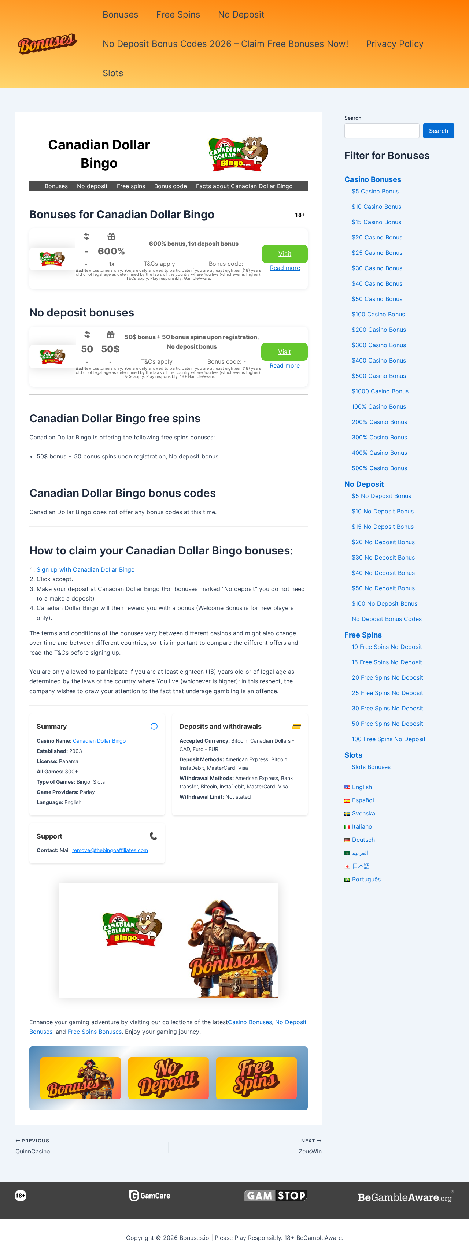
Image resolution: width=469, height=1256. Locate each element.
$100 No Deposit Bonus (384, 603)
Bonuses (121, 14)
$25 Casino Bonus (377, 252)
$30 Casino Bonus (377, 268)
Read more (285, 267)
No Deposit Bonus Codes (387, 619)
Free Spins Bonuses (95, 1031)
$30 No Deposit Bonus (383, 557)
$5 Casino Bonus (375, 191)
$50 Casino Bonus (377, 298)
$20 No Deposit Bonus (383, 542)
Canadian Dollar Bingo (99, 740)
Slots (113, 73)
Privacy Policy (395, 43)
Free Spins (178, 14)
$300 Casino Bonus (379, 345)
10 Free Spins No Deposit (387, 646)
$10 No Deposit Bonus (383, 511)
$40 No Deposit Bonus (383, 572)
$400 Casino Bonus (379, 360)
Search (352, 118)
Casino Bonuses (250, 1022)
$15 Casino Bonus (376, 222)
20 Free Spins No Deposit (387, 677)
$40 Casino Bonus (377, 283)
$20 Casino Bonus (377, 237)
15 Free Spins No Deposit (387, 662)
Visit (284, 253)
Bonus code (170, 186)
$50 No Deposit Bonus (383, 588)
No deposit (92, 186)
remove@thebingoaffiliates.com (110, 850)
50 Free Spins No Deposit (387, 723)
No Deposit (241, 14)
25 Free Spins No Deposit (387, 692)
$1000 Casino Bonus (380, 391)
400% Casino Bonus (379, 452)
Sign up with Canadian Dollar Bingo (86, 569)
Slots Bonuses (371, 766)
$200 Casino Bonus (379, 329)
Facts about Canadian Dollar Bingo (244, 186)
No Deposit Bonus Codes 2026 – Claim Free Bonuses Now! (225, 43)
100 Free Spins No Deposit (389, 739)
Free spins (131, 186)
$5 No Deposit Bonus (381, 495)
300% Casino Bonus (379, 437)
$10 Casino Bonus (376, 206)
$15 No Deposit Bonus (383, 526)
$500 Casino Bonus (379, 375)
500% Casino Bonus (379, 468)
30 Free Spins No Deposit (387, 708)
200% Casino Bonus (379, 422)
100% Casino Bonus (379, 406)
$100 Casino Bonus (378, 314)
